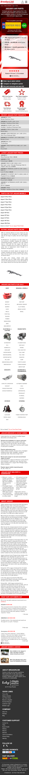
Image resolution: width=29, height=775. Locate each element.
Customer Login (6, 703)
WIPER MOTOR (7, 364)
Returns (4, 730)
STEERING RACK (22, 417)
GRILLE (7, 311)
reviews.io (3, 601)
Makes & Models (8, 5)
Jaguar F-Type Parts (6, 202)
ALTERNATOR (7, 342)
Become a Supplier (7, 700)
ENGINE (22, 347)
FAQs (3, 725)
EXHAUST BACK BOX (7, 388)
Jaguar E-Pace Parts (6, 196)
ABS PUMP (21, 302)
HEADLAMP (7, 350)
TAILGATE (7, 316)
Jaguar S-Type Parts (6, 207)
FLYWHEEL (21, 395)
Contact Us (5, 723)
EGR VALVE (21, 345)
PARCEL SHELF (7, 417)
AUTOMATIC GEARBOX (22, 383)
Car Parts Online (6, 698)
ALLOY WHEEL (21, 306)
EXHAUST (7, 386)
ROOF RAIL (7, 314)
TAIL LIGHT (7, 359)
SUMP (21, 359)
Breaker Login (6, 705)
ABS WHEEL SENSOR (22, 304)
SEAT (7, 419)
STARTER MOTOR (7, 357)
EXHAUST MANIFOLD (7, 390)
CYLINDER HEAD (22, 342)
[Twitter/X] (7, 746)
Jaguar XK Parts (5, 220)
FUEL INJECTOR (22, 350)
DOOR (7, 309)
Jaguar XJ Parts (5, 218)
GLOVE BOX (7, 414)
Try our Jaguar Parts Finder (17, 226)
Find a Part (5, 694)
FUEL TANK (21, 354)
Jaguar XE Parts (5, 212)
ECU (7, 345)
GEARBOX (21, 398)
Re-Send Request (7, 702)
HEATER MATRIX (7, 352)
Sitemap (4, 738)
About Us (4, 711)
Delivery (4, 729)
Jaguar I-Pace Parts (6, 204)
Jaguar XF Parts (5, 215)
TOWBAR (7, 318)
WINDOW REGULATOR (7, 362)
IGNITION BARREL (7, 354)
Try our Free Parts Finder (15, 429)
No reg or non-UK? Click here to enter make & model (14, 30)
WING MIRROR (7, 326)
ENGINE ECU (7, 347)
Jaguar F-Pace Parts (6, 199)
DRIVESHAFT (22, 393)
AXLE (22, 386)
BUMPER (7, 306)
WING (7, 323)
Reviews (4, 713)
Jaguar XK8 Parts (5, 223)
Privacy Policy (5, 736)
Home (2, 5)
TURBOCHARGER (22, 364)
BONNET (7, 302)
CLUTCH (22, 388)
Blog (3, 715)
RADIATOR (21, 357)
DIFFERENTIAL (21, 390)
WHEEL (22, 311)
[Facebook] (4, 746)
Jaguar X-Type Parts (6, 210)
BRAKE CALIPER (22, 309)
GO (24, 25)
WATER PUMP (22, 366)
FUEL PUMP (22, 352)
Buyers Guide (5, 727)
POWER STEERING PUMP (22, 414)
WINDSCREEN (7, 321)
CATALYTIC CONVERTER (7, 383)
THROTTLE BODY (22, 362)
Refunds (4, 732)
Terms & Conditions (7, 734)
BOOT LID (7, 304)
